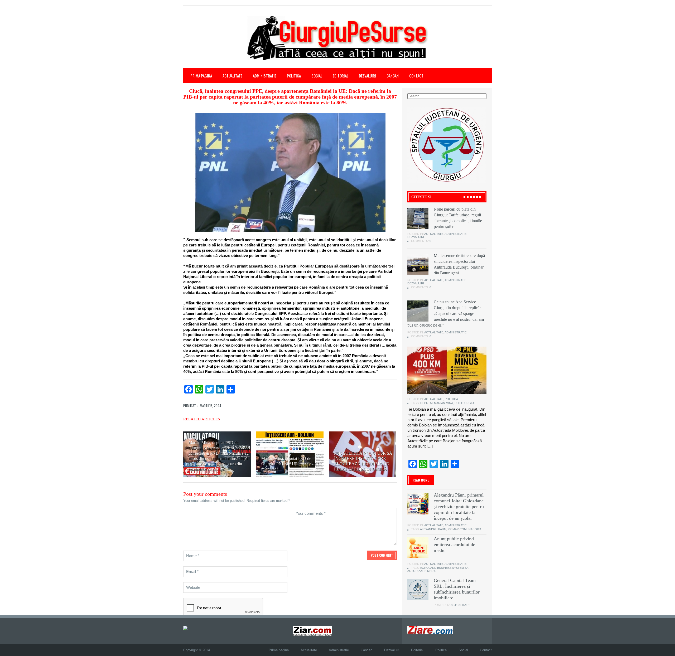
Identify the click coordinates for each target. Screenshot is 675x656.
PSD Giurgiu (464, 403)
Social (316, 76)
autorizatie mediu (421, 570)
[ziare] (312, 631)
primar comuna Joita (464, 529)
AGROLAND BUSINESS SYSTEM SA (444, 567)
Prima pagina (201, 76)
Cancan (393, 76)
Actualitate (232, 76)
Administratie (264, 76)
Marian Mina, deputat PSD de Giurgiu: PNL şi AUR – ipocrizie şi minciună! (290, 463)
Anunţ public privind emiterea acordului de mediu (454, 544)
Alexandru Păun (433, 529)
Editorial (340, 76)
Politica (294, 76)
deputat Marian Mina (436, 403)
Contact (416, 76)
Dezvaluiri (367, 76)
